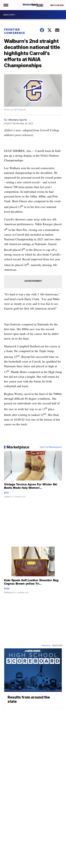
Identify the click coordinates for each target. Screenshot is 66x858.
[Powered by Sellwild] (57, 645)
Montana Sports (17, 119)
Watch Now (56, 5)
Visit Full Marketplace (51, 447)
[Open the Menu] (6, 5)
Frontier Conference (14, 31)
